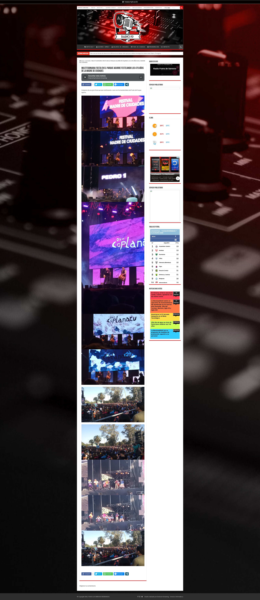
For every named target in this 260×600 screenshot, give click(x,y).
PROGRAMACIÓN (148, 7)
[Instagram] (167, 8)
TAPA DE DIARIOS (137, 7)
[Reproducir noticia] (85, 77)
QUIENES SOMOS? (111, 7)
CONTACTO (158, 7)
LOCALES (87, 61)
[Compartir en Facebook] (86, 84)
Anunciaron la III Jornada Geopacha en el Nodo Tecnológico (160, 312)
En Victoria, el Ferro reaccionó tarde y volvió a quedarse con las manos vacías (161, 291)
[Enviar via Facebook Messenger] (119, 84)
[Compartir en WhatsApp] (108, 84)
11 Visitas (176, 298)
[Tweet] (98, 84)
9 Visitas (176, 310)
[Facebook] (165, 8)
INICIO (93, 7)
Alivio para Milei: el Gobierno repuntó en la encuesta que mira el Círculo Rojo (112, 53)
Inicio (82, 61)
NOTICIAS (100, 7)
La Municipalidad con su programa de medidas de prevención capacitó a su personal (160, 329)
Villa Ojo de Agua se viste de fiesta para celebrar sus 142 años (161, 320)
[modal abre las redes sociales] (127, 84)
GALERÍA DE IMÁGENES (124, 7)
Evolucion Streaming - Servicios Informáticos (170, 596)
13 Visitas (176, 290)
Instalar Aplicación (131, 2)
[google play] (169, 8)
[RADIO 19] (130, 27)
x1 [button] (141, 77)
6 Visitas (176, 326)
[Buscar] (181, 7)
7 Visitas (176, 318)
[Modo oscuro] (181, 47)
